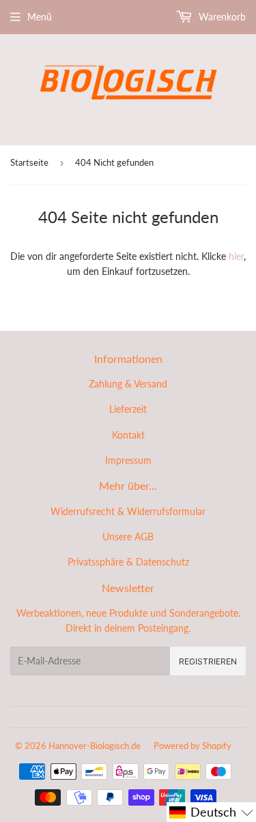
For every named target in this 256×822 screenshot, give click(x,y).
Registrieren (208, 661)
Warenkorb (221, 17)
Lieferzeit (128, 409)
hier (236, 256)
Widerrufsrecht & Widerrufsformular (128, 511)
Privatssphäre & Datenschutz (128, 562)
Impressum (128, 460)
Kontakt (128, 435)
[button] (211, 812)
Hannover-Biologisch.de (94, 745)
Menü (39, 17)
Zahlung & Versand (128, 384)
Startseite (29, 162)
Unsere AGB (128, 536)
